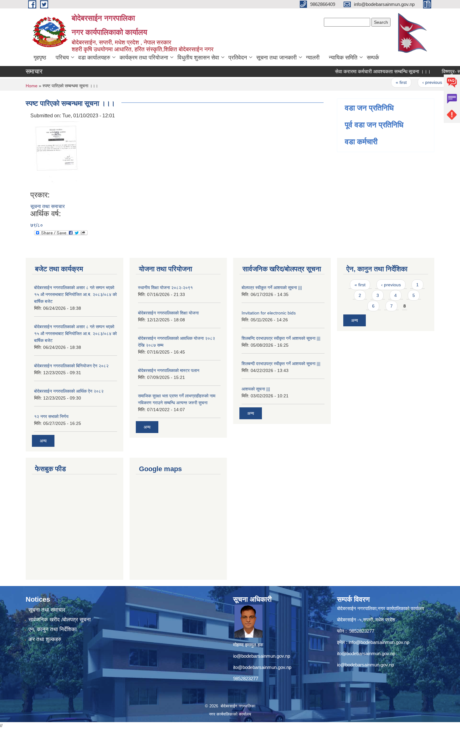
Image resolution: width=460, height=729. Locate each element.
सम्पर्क (373, 57)
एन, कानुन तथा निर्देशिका (52, 629)
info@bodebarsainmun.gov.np (379, 642)
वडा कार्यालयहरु (94, 57)
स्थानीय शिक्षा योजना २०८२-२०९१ (165, 287)
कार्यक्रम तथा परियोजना (144, 57)
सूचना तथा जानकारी (276, 57)
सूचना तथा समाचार (47, 206)
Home (32, 85)
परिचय (62, 57)
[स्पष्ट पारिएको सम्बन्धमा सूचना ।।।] (57, 154)
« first (391, 82)
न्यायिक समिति (343, 57)
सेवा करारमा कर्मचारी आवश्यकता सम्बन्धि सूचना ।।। (374, 71)
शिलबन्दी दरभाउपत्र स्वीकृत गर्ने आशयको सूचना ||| (281, 363)
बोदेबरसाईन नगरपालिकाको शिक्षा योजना (168, 312)
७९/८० (36, 225)
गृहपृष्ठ (39, 57)
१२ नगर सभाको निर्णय (51, 416)
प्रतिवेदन (237, 57)
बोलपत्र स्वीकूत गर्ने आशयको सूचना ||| (272, 287)
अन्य (43, 440)
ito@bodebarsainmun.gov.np (262, 667)
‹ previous (422, 82)
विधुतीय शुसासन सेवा (198, 57)
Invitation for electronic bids (269, 312)
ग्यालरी (312, 57)
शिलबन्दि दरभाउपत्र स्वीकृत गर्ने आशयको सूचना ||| (281, 338)
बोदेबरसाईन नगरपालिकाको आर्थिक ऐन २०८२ (69, 391)
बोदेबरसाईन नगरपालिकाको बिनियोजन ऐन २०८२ (71, 365)
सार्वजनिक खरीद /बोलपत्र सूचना (59, 620)
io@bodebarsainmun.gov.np (261, 656)
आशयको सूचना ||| (256, 388)
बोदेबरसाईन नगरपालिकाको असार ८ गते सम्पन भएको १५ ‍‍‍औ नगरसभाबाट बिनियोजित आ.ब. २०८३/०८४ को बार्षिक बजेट (75, 294)
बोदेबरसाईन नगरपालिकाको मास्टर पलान (168, 370)
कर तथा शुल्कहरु (44, 639)
